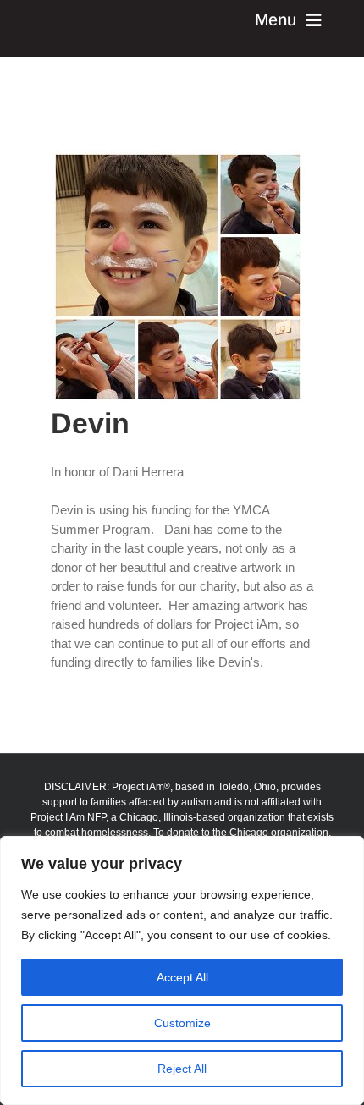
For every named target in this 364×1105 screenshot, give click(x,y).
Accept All (182, 977)
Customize (182, 1023)
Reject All (182, 1068)
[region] (182, 970)
